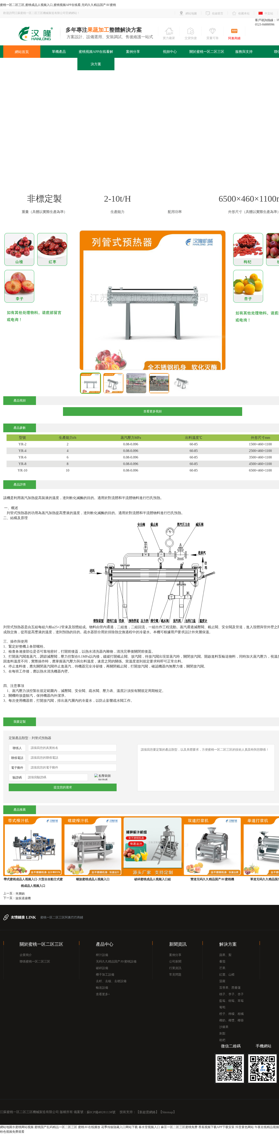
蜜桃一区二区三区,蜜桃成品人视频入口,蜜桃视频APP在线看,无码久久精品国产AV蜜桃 (58, 5)
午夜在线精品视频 (267, 1127)
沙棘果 (223, 1027)
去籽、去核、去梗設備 (111, 981)
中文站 (269, 13)
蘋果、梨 (225, 955)
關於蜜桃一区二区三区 (206, 51)
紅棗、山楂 (227, 974)
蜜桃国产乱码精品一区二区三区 (55, 1127)
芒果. (222, 968)
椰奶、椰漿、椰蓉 (231, 1020)
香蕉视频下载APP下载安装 (216, 1127)
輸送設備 (102, 987)
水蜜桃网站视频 (23, 1127)
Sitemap (167, 1112)
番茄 (222, 961)
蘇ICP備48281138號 (101, 1112)
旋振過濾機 (23, 898)
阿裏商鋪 (234, 38)
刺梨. (222, 1033)
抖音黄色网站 (244, 1127)
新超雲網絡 (147, 1112)
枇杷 (222, 1040)
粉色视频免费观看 (12, 1131)
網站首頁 (22, 52)
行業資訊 (175, 968)
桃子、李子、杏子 (231, 994)
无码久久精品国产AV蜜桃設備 (116, 961)
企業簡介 (26, 955)
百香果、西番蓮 (230, 987)
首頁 (113, 131)
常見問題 (175, 974)
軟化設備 (152, 131)
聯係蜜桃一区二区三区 (35, 961)
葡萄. (222, 1007)
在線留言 (217, 13)
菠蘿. (222, 981)
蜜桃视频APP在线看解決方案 (96, 58)
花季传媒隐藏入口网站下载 (119, 1127)
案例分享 (133, 51)
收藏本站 (244, 13)
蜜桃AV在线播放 (89, 1127)
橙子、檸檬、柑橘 (231, 1014)
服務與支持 (244, 51)
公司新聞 (175, 961)
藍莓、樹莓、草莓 (231, 1000)
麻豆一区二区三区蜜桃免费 (179, 1127)
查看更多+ (103, 994)
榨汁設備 (102, 955)
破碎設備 (102, 968)
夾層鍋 (20, 893)
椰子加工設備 (105, 974)
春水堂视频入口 (149, 1127)
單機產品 (59, 51)
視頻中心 (170, 51)
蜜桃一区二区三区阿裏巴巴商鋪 (61, 917)
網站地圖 (191, 13)
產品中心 (131, 131)
